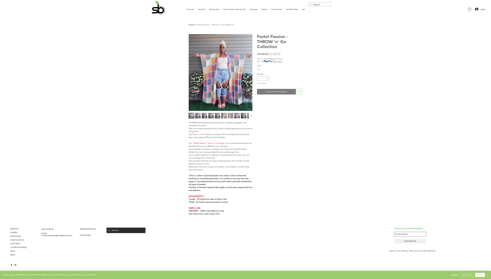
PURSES (13, 232)
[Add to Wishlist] (300, 91)
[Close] (487, 275)
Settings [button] (454, 275)
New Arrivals (15, 236)
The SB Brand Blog (17, 247)
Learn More (277, 61)
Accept (480, 275)
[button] (469, 9)
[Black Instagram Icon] (15, 265)
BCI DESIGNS (429, 251)
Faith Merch (15, 244)
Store (12, 251)
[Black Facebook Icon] (11, 265)
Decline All (466, 275)
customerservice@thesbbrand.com (57, 236)
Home (191, 25)
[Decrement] (258, 78)
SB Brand (14, 229)
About (12, 255)
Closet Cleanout (17, 240)
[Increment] (267, 78)
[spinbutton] (262, 78)
